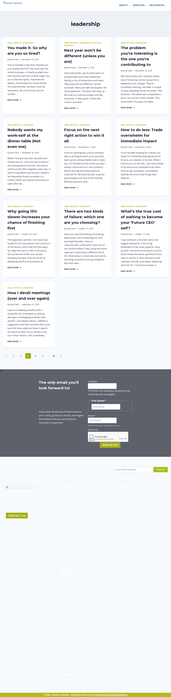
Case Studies (67, 507)
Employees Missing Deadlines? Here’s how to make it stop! (138, 586)
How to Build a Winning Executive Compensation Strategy (78, 607)
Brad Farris (14, 59)
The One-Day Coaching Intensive (77, 548)
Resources (66, 569)
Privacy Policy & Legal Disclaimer (110, 694)
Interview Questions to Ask (129, 538)
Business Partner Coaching (74, 543)
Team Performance (70, 669)
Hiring (63, 637)
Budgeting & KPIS (69, 633)
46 (53, 355)
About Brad (66, 498)
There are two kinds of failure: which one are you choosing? (84, 217)
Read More (14, 100)
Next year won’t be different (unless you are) (84, 56)
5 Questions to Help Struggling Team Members (85, 614)
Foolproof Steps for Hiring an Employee (81, 618)
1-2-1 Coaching (68, 534)
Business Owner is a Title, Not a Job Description (85, 583)
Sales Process (67, 660)
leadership (28, 43)
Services (64, 529)
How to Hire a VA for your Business (133, 517)
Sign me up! (110, 445)
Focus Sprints (67, 552)
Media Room (67, 521)
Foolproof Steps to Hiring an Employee (135, 498)
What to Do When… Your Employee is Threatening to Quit (134, 545)
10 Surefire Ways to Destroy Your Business (137, 557)
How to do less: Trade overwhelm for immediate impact (142, 135)
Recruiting (65, 557)
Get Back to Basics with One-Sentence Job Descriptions (136, 570)
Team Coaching (68, 539)
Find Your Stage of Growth (74, 684)
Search (160, 469)
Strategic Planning (69, 561)
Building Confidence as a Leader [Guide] (136, 552)
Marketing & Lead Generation (75, 646)
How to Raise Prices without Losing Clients (137, 503)
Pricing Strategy (68, 655)
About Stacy (66, 503)
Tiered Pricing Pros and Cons (130, 533)
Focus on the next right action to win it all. (84, 135)
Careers (64, 517)
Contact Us (16, 515)
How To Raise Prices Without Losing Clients (83, 623)
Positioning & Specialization (75, 651)
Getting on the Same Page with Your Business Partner (84, 598)
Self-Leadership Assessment (75, 679)
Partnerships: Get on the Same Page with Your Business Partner (139, 578)
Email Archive (14, 43)
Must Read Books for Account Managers (136, 562)
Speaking (65, 512)
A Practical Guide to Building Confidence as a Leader (84, 590)
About (63, 494)
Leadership (66, 642)
